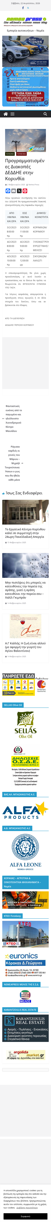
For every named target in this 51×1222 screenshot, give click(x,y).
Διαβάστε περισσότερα (27, 1207)
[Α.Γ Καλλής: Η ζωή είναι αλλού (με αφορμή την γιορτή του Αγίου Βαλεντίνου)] (25, 615)
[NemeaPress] (5, 114)
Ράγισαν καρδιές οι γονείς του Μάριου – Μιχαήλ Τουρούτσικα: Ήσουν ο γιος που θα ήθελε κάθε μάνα (12, 463)
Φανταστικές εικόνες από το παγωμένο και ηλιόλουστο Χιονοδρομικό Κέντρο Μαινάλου (14, 419)
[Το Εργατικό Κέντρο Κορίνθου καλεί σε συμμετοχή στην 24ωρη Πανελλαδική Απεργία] (25, 501)
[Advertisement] (25, 363)
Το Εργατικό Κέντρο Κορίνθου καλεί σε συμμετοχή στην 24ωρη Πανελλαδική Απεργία (25, 533)
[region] (25, 1203)
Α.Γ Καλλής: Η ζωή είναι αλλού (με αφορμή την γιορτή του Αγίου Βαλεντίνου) (25, 647)
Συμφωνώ (25, 1216)
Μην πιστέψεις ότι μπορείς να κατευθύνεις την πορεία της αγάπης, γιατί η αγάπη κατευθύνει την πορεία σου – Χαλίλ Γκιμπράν (25, 590)
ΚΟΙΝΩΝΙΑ (10, 154)
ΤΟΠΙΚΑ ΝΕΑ (21, 154)
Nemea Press (33, 184)
